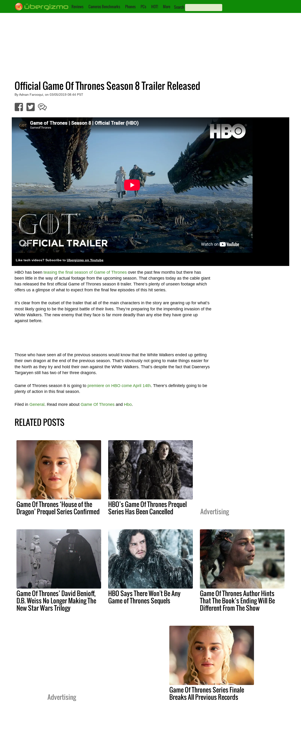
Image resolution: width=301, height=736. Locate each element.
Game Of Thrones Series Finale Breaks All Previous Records (206, 693)
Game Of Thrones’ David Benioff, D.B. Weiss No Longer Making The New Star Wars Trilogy (56, 601)
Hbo (128, 404)
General (36, 404)
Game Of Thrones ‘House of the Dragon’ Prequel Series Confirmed (58, 507)
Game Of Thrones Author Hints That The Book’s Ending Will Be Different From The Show (237, 601)
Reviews (77, 6)
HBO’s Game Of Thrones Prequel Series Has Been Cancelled (147, 507)
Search (179, 7)
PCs (143, 6)
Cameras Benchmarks (104, 6)
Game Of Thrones (98, 404)
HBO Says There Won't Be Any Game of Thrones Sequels (144, 597)
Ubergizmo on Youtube (85, 260)
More (166, 6)
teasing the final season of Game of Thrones (85, 272)
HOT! (154, 6)
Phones (130, 6)
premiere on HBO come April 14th (119, 385)
